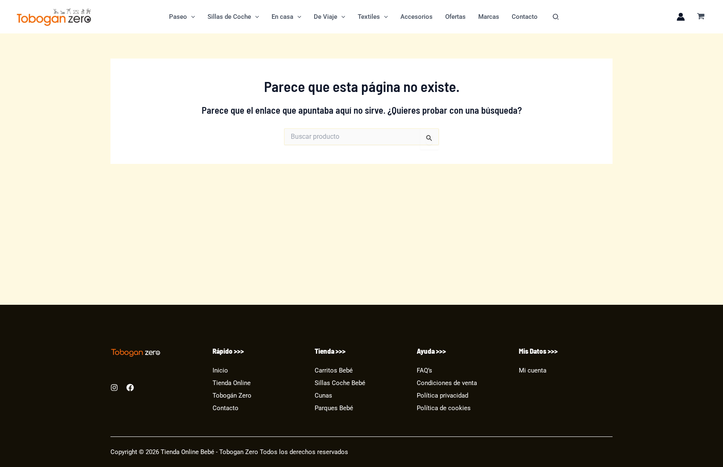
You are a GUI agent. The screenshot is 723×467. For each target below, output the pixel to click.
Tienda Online (232, 383)
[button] (191, 16)
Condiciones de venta (447, 383)
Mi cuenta (532, 370)
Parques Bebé (334, 408)
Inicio (220, 370)
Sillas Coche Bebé (340, 383)
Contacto (225, 408)
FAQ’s (424, 370)
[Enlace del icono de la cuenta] (681, 17)
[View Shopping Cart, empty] (700, 17)
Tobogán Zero (232, 396)
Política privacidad (442, 396)
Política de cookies (444, 408)
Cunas (323, 396)
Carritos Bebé (334, 370)
